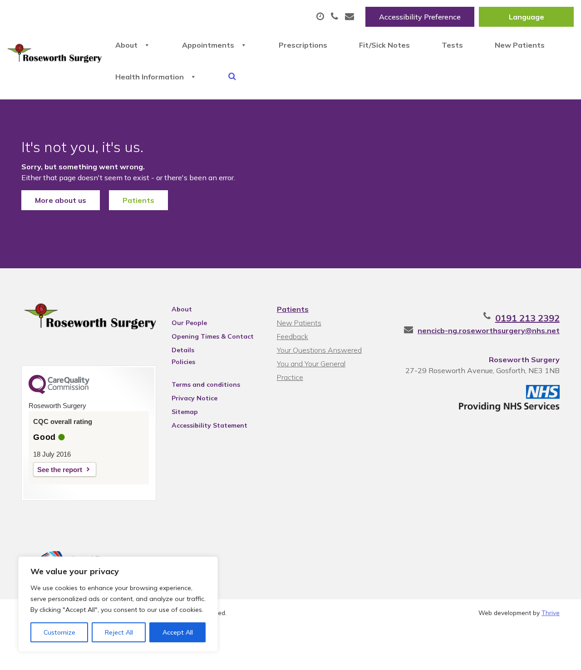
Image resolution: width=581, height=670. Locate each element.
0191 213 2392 (527, 318)
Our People (189, 323)
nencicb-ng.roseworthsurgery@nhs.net (489, 330)
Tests (452, 44)
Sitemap (185, 412)
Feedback (292, 336)
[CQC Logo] (59, 391)
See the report (59, 469)
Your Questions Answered (319, 350)
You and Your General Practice (311, 364)
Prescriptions (303, 44)
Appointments (208, 44)
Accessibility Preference (420, 16)
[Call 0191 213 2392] (335, 16)
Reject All (119, 632)
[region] (118, 604)
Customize (59, 632)
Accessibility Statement (209, 425)
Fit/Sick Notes (384, 44)
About (126, 44)
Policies (183, 362)
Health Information (149, 76)
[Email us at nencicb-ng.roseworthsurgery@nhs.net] (350, 16)
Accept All (177, 632)
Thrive (551, 612)
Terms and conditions (206, 384)
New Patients (520, 44)
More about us (60, 200)
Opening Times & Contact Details (213, 337)
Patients (138, 200)
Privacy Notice (194, 398)
